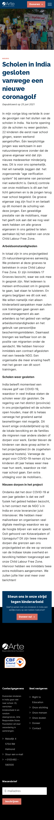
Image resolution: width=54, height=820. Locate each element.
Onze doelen (39, 717)
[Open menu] (50, 4)
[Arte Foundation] (8, 4)
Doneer (36, 723)
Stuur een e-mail (14, 754)
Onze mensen (39, 712)
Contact (36, 728)
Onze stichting (40, 707)
